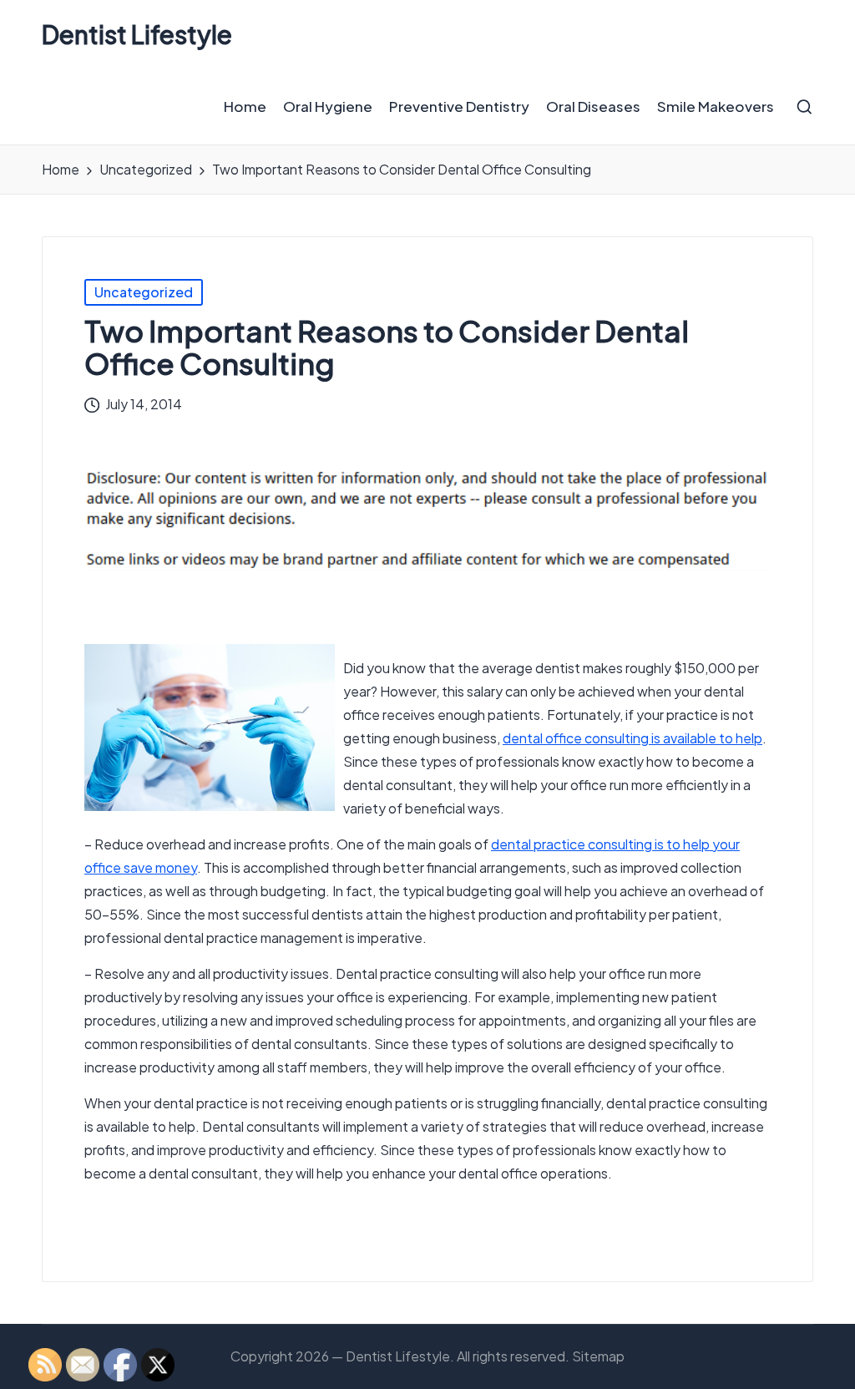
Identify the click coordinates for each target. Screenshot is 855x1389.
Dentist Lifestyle (137, 34)
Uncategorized (143, 292)
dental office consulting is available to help (632, 738)
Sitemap (598, 1356)
